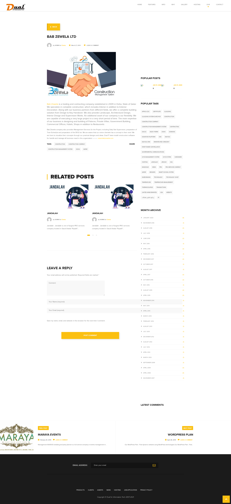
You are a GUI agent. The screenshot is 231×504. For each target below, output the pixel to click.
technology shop (172, 177)
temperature (146, 182)
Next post (187, 428)
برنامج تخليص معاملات (148, 197)
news (154, 167)
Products (80, 490)
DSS (160, 137)
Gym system (167, 157)
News (108, 490)
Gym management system (150, 157)
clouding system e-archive (151, 116)
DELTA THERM (154, 132)
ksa (171, 162)
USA (161, 192)
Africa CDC (145, 111)
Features (151, 5)
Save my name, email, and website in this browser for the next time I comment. (76, 321)
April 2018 (146, 249)
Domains (172, 132)
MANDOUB (145, 167)
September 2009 (149, 362)
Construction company (77, 144)
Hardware (178, 157)
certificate (157, 111)
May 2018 (146, 243)
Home (139, 5)
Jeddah (164, 162)
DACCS (144, 132)
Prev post (43, 428)
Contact (219, 5)
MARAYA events (49, 434)
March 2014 (147, 316)
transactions (161, 187)
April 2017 (146, 274)
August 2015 (147, 290)
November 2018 (148, 223)
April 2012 (146, 352)
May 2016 (146, 285)
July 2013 (146, 331)
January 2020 (148, 218)
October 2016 (148, 280)
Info (163, 5)
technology (158, 177)
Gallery (184, 5)
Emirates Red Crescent (161, 142)
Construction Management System (60, 149)
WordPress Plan (180, 434)
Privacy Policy (146, 490)
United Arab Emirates (149, 192)
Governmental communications (153, 152)
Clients (63, 45)
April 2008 (147, 373)
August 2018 (147, 228)
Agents (100, 490)
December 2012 (148, 337)
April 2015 (146, 295)
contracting (174, 127)
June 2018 (146, 238)
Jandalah (52, 213)
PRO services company (173, 167)
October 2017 (148, 264)
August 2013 (147, 326)
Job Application (130, 490)
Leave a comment (93, 45)
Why (173, 5)
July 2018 (146, 233)
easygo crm (146, 142)
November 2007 (148, 378)
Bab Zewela (52, 104)
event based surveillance (151, 147)
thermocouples (147, 187)
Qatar (85, 149)
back (54, 27)
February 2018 (148, 254)
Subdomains (146, 177)
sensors (152, 172)
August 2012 (147, 342)
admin (57, 45)
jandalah (154, 162)
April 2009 (147, 368)
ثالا (158, 197)
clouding (167, 111)
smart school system (166, 172)
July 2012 (146, 347)
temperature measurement (163, 182)
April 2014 (146, 311)
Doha (78, 149)
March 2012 (147, 357)
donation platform (148, 137)
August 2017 (147, 269)
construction (60, 144)
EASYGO (167, 137)
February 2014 (148, 321)
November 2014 (148, 300)
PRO (160, 167)
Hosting (197, 5)
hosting (145, 162)
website (169, 192)
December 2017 (148, 259)
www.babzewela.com (105, 138)
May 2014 (146, 305)
